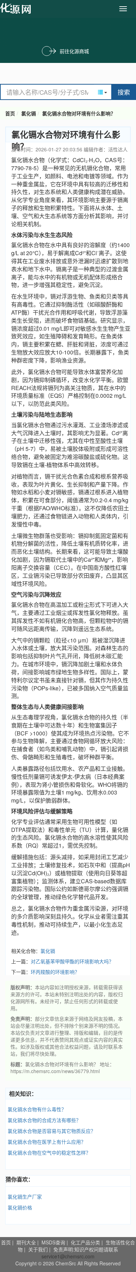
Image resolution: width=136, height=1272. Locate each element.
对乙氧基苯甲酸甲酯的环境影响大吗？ (72, 961)
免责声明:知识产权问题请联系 (85, 1249)
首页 (10, 113)
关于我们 (38, 1249)
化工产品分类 (85, 1242)
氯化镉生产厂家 (25, 1196)
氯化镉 (28, 113)
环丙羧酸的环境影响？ (55, 971)
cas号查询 (17, 8)
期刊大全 (26, 1242)
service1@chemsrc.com (68, 1256)
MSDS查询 (53, 1242)
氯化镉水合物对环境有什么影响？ (78, 113)
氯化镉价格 (20, 1207)
